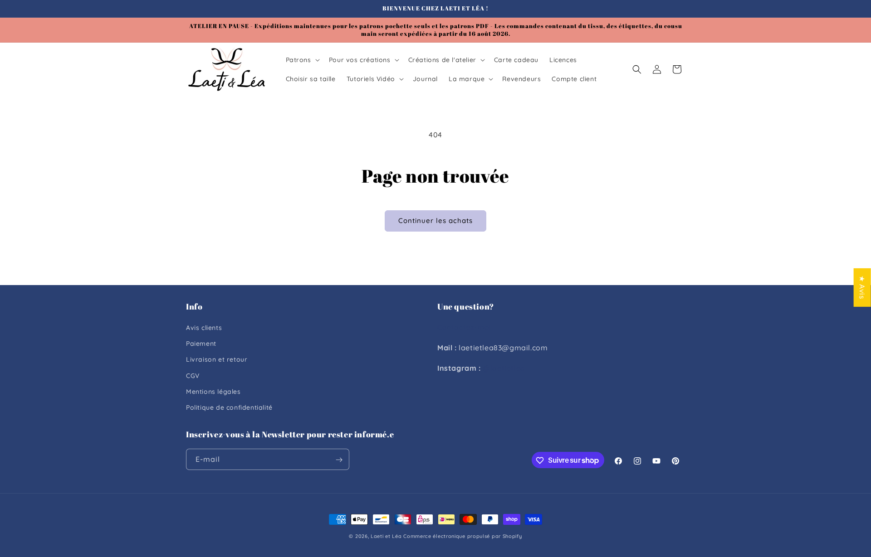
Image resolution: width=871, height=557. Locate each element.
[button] (301, 59)
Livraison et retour (216, 359)
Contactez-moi (464, 327)
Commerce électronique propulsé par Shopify (462, 536)
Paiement (201, 343)
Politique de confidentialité (229, 407)
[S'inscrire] (339, 459)
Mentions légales (213, 391)
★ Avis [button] (862, 287)
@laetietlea (504, 368)
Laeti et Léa (386, 536)
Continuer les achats (435, 220)
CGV (193, 376)
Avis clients (204, 328)
